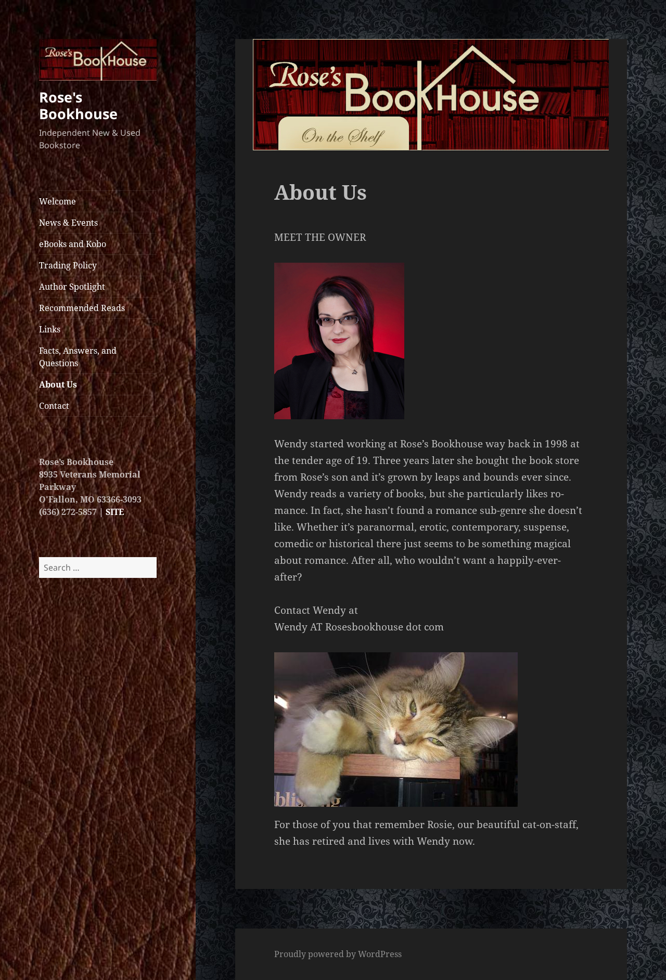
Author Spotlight (72, 286)
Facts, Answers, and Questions (78, 357)
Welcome (57, 201)
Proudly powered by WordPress (338, 954)
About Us (58, 384)
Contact (54, 405)
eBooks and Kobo (72, 244)
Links (49, 329)
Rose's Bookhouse (78, 105)
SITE (115, 512)
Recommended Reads (82, 308)
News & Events (68, 222)
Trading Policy (68, 265)
